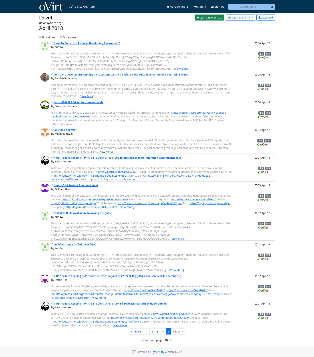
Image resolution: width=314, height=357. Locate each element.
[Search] (272, 7)
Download (267, 17)
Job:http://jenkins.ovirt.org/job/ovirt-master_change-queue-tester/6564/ (94, 294)
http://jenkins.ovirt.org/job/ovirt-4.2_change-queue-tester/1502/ (150, 317)
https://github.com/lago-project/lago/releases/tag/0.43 (95, 199)
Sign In (201, 6)
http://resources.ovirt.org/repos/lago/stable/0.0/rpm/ (150, 203)
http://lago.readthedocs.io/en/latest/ (193, 199)
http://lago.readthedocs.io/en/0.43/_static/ (91, 207)
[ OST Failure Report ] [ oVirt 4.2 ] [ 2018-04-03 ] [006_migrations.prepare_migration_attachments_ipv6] (118, 157)
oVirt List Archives (82, 6)
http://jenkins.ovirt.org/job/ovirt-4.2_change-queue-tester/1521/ (89, 175)
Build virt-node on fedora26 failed (75, 244)
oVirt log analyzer (65, 130)
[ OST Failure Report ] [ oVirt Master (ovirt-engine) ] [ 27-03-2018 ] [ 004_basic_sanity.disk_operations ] (117, 276)
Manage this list (179, 6)
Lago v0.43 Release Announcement (76, 185)
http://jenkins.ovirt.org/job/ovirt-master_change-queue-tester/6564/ (181, 294)
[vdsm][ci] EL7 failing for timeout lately (78, 102)
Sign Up (219, 6)
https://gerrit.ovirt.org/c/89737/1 (118, 172)
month (239, 17)
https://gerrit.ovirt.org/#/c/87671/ (144, 290)
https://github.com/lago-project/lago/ (73, 203)
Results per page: (152, 340)
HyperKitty (158, 352)
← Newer (136, 331)
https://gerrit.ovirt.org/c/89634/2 (173, 314)
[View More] (181, 68)
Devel (45, 17)
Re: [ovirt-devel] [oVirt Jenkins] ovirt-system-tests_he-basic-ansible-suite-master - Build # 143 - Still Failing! (121, 74)
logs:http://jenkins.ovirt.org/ (72, 297)
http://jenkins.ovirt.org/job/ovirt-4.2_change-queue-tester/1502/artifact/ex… (97, 321)
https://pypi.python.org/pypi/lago (210, 203)
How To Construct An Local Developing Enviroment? (87, 43)
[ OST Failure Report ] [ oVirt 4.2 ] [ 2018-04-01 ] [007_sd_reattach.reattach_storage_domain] (111, 303)
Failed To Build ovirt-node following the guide (83, 213)
